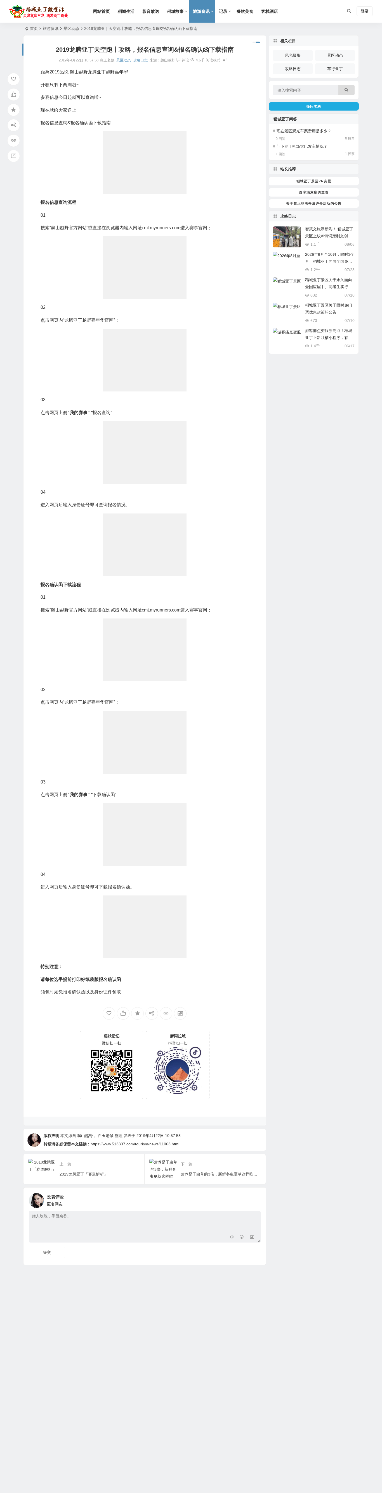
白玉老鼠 (106, 1135)
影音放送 (150, 11)
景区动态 (71, 28)
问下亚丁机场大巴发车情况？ (302, 146)
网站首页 (101, 11)
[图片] (251, 1237)
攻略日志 (140, 60)
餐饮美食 (245, 11)
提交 (47, 1252)
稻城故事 (175, 11)
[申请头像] (255, 1199)
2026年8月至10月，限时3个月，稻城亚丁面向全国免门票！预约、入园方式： (329, 261)
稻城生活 (126, 11)
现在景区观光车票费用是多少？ (304, 131)
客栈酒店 (269, 11)
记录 (223, 11)
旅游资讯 (201, 11)
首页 (34, 28)
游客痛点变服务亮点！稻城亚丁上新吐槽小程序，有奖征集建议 (328, 337)
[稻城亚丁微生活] (40, 11)
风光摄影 (293, 55)
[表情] (241, 1237)
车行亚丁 (335, 68)
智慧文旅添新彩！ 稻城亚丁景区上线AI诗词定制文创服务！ (329, 236)
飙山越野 (168, 60)
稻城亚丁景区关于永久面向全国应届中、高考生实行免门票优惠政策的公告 (328, 287)
